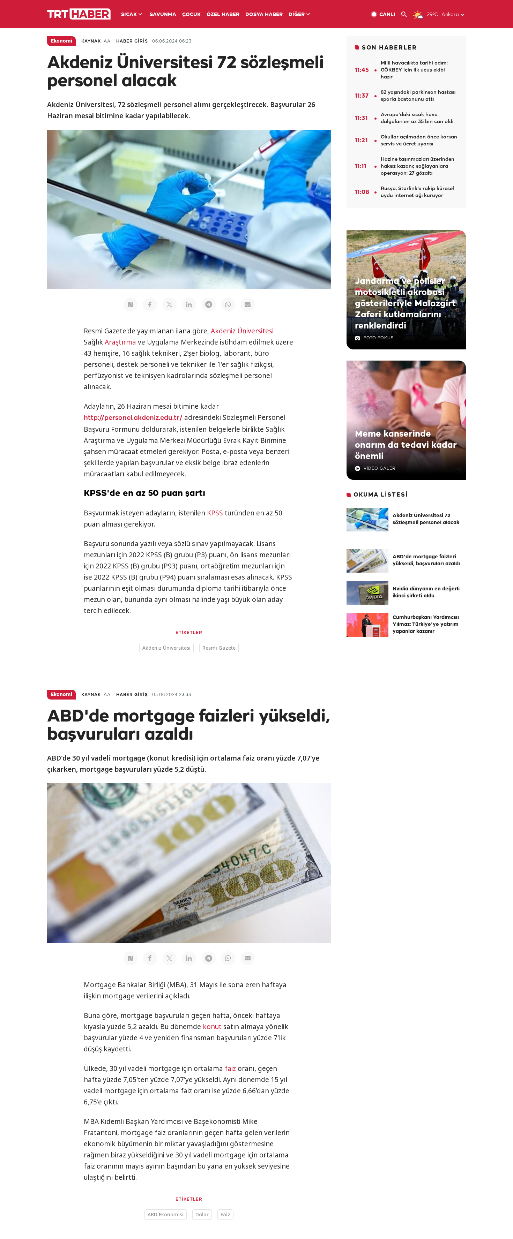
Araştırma (120, 342)
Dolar (202, 1214)
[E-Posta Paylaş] (248, 304)
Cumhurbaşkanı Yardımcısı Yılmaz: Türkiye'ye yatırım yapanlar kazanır (426, 624)
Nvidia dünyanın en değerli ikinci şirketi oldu (426, 593)
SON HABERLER (389, 48)
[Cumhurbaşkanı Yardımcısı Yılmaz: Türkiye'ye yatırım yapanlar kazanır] (367, 625)
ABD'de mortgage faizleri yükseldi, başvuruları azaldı (426, 560)
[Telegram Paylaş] (209, 304)
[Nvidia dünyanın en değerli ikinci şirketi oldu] (367, 593)
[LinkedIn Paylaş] (189, 304)
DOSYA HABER (264, 14)
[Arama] (407, 14)
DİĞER (297, 14)
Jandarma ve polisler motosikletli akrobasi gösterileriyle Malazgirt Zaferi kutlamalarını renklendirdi (405, 304)
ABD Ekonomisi (166, 1214)
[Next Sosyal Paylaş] (130, 304)
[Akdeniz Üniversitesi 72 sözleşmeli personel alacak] (367, 519)
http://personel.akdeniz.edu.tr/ (133, 418)
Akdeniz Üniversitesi (242, 330)
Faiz (225, 1214)
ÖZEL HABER (223, 14)
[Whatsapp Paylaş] (228, 304)
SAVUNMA (163, 14)
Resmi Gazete (219, 647)
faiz (230, 1068)
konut (212, 1026)
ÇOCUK (191, 14)
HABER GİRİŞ (132, 41)
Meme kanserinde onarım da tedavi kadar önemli (406, 445)
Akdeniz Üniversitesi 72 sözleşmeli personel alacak (426, 519)
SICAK (129, 14)
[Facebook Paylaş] (150, 304)
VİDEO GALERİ (380, 468)
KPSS (215, 512)
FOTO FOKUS (379, 338)
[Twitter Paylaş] (170, 304)
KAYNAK (91, 41)
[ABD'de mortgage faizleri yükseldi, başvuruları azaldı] (367, 561)
